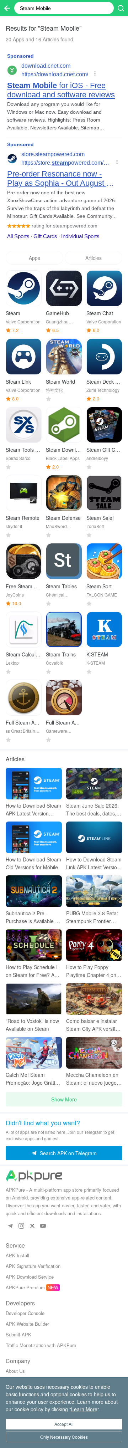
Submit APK (18, 1334)
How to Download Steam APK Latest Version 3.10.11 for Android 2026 (34, 809)
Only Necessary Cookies (64, 1437)
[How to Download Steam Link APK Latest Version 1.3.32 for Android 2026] (94, 837)
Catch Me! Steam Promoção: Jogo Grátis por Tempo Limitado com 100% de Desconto (34, 1078)
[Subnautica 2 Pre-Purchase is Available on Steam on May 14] (34, 891)
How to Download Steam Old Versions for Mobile (33, 863)
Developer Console (25, 1313)
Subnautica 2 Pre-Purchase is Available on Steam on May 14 (33, 917)
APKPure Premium (25, 1287)
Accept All (64, 1424)
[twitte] (32, 1226)
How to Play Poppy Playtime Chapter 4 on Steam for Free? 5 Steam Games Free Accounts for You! (91, 971)
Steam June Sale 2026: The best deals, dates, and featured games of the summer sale (92, 809)
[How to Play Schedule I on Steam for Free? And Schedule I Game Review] (34, 945)
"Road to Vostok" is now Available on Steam (32, 1024)
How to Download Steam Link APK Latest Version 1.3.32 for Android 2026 (94, 863)
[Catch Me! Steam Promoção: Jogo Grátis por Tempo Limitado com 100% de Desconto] (34, 1053)
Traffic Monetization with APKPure (41, 1345)
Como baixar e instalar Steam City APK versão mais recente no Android (93, 1025)
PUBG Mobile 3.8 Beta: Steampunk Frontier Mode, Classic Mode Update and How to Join (93, 917)
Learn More (84, 1409)
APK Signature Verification (33, 1266)
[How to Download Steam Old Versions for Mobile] (34, 837)
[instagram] (21, 1226)
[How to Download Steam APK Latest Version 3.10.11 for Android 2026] (34, 783)
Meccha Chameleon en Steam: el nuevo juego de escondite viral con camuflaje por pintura (92, 1078)
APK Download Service (30, 1276)
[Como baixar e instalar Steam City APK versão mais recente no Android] (94, 999)
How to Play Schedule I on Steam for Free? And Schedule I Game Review (33, 971)
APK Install (17, 1255)
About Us (15, 1370)
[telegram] (10, 1226)
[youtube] (43, 1226)
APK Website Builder (27, 1323)
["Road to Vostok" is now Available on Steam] (34, 999)
